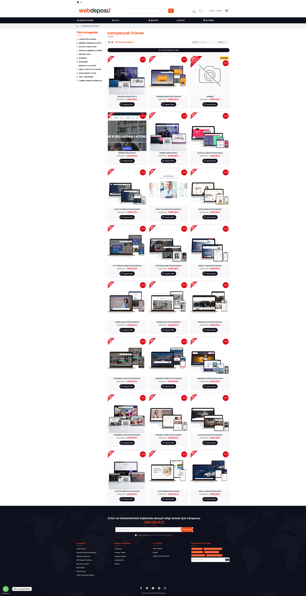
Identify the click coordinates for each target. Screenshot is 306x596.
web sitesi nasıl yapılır (212, 549)
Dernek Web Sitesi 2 (168, 153)
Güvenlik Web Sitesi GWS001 (168, 266)
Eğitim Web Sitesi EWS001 (209, 209)
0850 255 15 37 (154, 522)
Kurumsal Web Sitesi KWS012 (127, 435)
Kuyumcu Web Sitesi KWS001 (169, 435)
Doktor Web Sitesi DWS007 (168, 209)
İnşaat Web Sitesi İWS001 (209, 266)
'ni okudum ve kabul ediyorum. (155, 535)
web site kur (197, 549)
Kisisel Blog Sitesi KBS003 (210, 322)
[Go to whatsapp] (6, 589)
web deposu (197, 552)
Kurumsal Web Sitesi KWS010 (168, 378)
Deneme (209, 96)
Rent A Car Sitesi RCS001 (210, 491)
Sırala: (195, 42)
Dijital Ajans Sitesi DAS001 (210, 153)
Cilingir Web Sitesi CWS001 (168, 96)
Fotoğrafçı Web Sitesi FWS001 (127, 266)
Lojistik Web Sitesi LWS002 (127, 491)
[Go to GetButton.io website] (6, 593)
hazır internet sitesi (214, 555)
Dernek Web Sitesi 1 (127, 153)
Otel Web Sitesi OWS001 (169, 491)
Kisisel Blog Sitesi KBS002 (168, 322)
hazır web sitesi (198, 555)
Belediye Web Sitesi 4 (127, 96)
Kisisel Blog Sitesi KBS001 (127, 322)
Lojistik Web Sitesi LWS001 (210, 435)
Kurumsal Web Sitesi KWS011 (210, 378)
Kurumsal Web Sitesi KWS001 (127, 378)
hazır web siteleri (211, 552)
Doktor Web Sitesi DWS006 (127, 209)
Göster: (220, 42)
